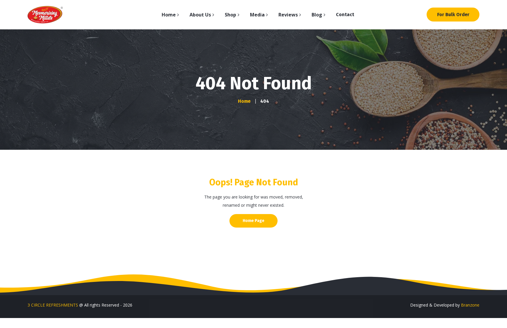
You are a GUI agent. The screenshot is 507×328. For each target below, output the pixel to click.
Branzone (470, 305)
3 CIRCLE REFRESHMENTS (53, 305)
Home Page (253, 220)
